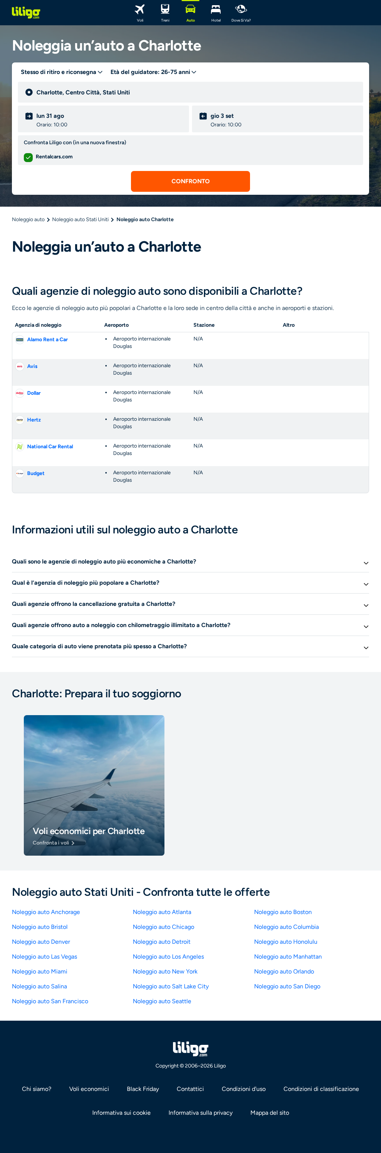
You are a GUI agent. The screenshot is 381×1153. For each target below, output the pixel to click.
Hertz (34, 420)
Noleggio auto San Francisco (50, 1001)
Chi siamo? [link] (36, 1088)
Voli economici (89, 1088)
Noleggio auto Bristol (40, 926)
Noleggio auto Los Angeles (168, 956)
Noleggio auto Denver (41, 941)
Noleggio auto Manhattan (288, 956)
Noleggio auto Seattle (162, 1001)
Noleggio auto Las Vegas (44, 956)
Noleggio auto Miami (39, 971)
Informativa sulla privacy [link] (201, 1112)
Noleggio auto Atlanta (162, 911)
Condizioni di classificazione (321, 1088)
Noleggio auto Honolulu (285, 941)
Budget (36, 473)
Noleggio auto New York (165, 971)
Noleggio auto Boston (283, 911)
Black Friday (143, 1088)
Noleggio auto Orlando (284, 971)
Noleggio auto (28, 219)
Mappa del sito (269, 1112)
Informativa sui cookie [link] (121, 1112)
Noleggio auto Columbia (286, 926)
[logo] (26, 12)
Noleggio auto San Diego (287, 986)
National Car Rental (50, 446)
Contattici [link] (190, 1088)
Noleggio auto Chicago (163, 926)
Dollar (34, 393)
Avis (32, 366)
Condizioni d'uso (244, 1088)
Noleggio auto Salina (39, 986)
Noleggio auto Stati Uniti (80, 219)
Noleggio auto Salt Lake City (171, 986)
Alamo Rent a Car (47, 339)
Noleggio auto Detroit (161, 941)
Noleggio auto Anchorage (46, 911)
